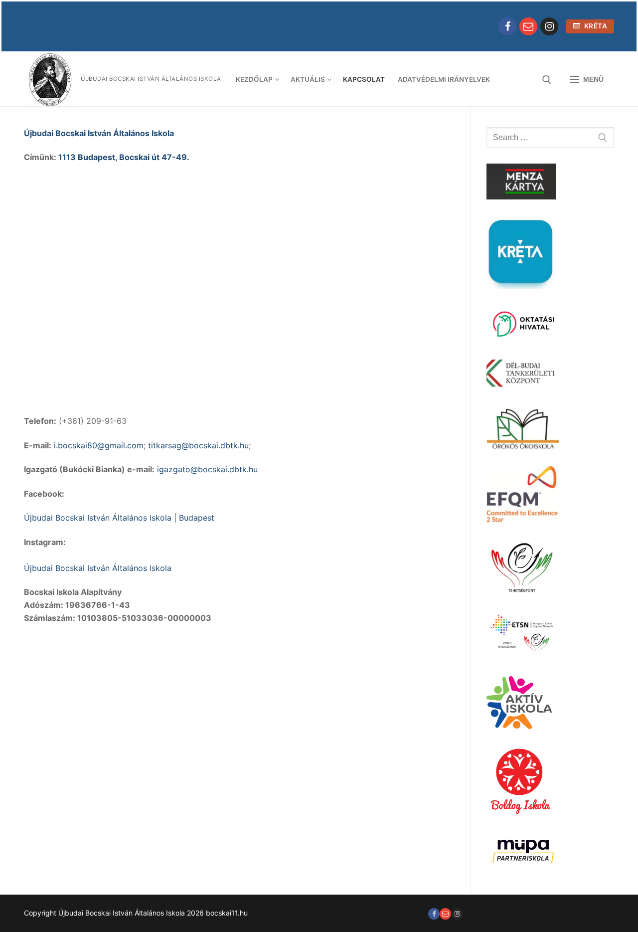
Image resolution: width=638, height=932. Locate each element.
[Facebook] (507, 26)
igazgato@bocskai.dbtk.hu (207, 469)
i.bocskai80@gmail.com (99, 445)
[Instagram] (549, 26)
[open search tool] (546, 79)
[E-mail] (528, 26)
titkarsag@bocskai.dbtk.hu (198, 445)
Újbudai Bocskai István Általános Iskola (99, 133)
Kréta (594, 26)
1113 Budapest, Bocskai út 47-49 (122, 157)
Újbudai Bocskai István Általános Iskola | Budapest (119, 518)
